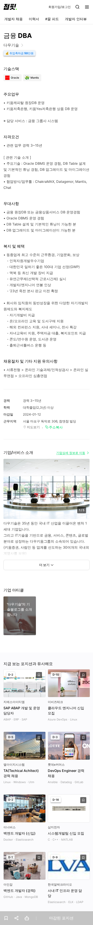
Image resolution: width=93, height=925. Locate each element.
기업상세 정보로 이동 (70, 453)
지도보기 (33, 427)
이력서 (34, 19)
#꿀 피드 (52, 19)
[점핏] (10, 7)
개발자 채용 (13, 19)
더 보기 (44, 565)
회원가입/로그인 (59, 7)
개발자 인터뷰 (76, 19)
